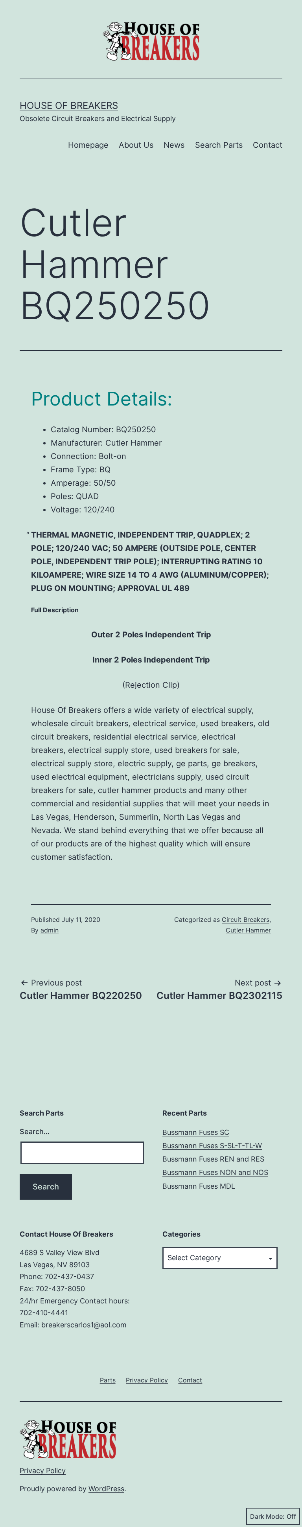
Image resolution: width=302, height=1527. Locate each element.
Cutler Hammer (248, 930)
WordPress (106, 1489)
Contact (267, 145)
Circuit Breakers (245, 919)
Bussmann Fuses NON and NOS (215, 1172)
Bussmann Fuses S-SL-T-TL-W (212, 1146)
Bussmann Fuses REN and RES (213, 1159)
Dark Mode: (267, 1516)
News (174, 145)
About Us (136, 145)
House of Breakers (69, 105)
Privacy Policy (43, 1470)
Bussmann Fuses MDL (198, 1186)
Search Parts (219, 145)
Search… (35, 1131)
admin (50, 930)
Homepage (88, 145)
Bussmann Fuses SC (195, 1132)
